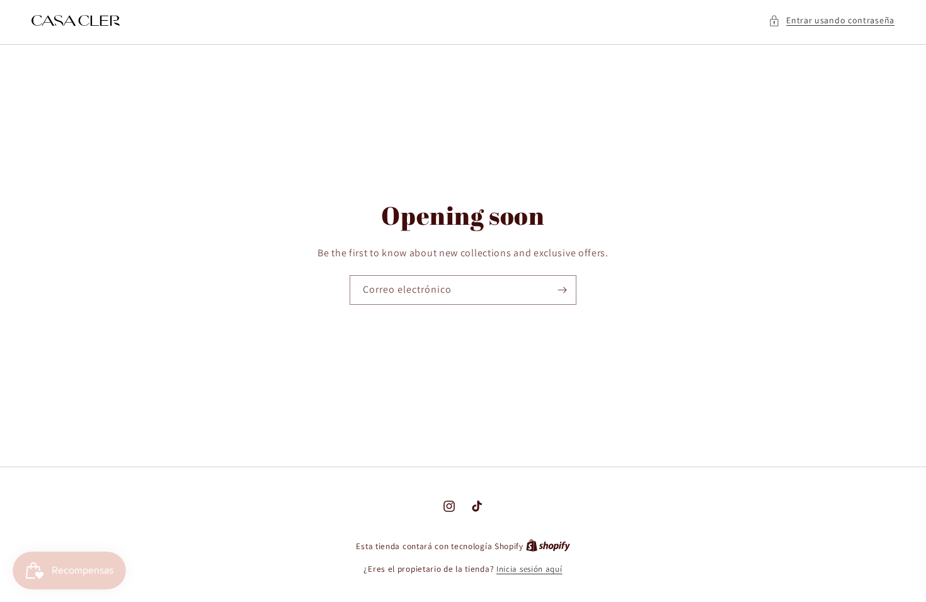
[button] (832, 20)
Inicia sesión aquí (529, 569)
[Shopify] (548, 546)
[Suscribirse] (562, 290)
